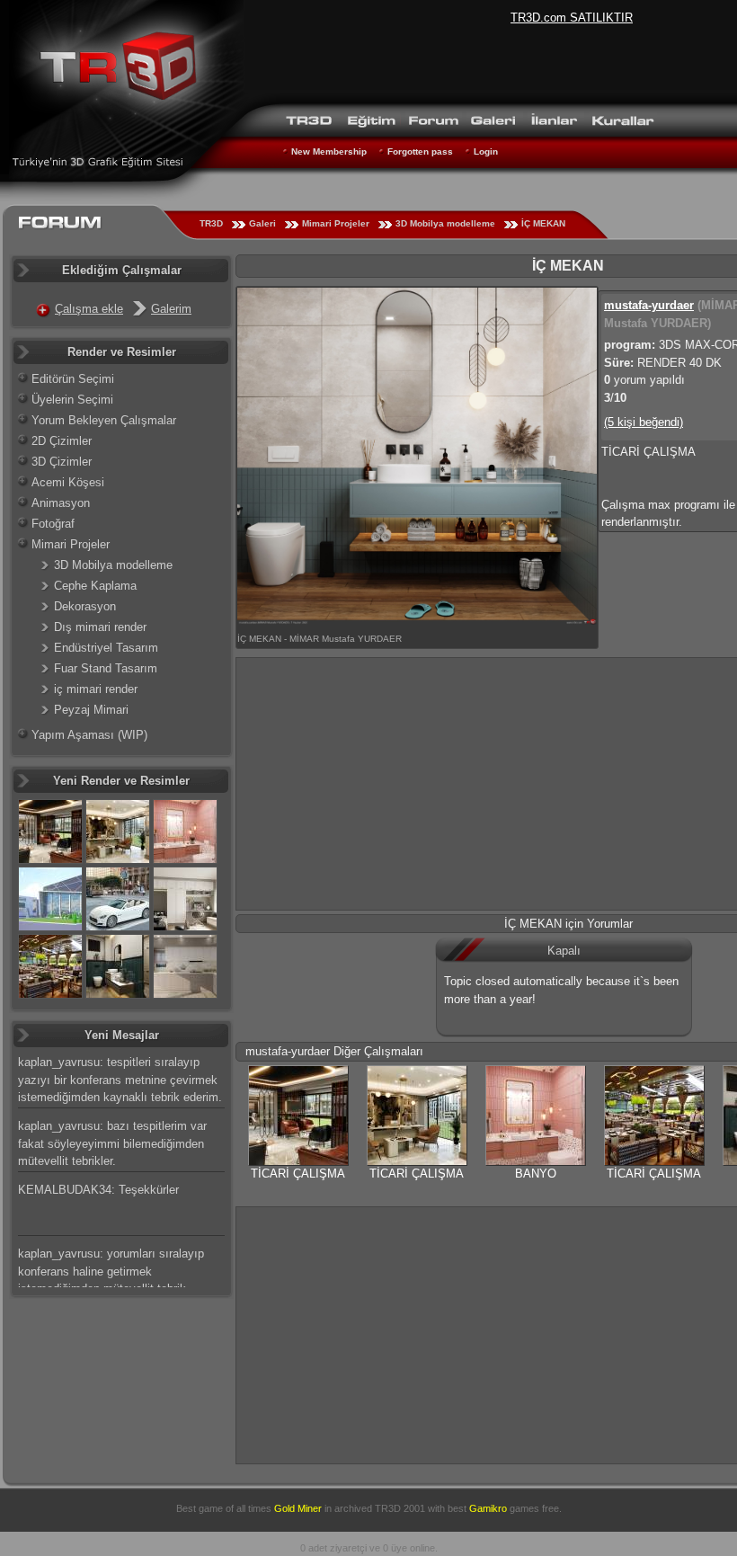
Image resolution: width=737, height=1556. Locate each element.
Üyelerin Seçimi (72, 399)
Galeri (262, 223)
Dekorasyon (85, 606)
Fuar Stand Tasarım (105, 668)
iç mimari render (96, 689)
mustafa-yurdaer (649, 305)
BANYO (535, 1173)
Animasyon (60, 503)
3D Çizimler (61, 461)
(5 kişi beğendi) (643, 422)
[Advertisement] (486, 1333)
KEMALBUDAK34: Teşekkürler (98, 1189)
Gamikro (488, 1508)
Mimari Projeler (335, 223)
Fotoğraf (53, 523)
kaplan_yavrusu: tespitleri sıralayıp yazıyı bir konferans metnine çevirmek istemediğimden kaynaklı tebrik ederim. (120, 1079)
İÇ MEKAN (543, 223)
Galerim (171, 309)
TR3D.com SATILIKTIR (572, 17)
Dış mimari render (100, 627)
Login (486, 151)
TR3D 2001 (400, 1508)
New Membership (329, 151)
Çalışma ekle (89, 309)
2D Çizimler (61, 441)
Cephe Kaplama (95, 585)
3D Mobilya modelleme (445, 223)
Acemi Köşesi (67, 482)
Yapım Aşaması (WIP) (89, 735)
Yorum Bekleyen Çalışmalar (103, 420)
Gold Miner (298, 1508)
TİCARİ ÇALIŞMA (298, 1173)
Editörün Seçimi (72, 379)
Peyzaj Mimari (91, 709)
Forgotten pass (420, 151)
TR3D (211, 223)
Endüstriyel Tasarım (106, 647)
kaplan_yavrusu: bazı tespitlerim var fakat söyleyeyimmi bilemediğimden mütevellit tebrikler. (112, 1143)
